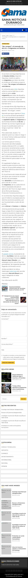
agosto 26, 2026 (16, 518)
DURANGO (4, 453)
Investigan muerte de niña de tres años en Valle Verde (19, 515)
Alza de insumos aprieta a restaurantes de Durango (19, 548)
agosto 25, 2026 (16, 540)
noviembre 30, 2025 (17, 379)
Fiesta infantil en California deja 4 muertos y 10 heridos (18, 376)
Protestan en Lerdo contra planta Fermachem (18, 537)
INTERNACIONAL (5, 43)
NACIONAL (4, 463)
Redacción (5, 50)
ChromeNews (10, 576)
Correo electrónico (7, 344)
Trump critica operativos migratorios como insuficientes (19, 387)
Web (2, 350)
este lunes (13, 271)
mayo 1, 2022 (11, 50)
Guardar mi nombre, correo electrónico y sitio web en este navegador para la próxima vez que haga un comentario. (14, 357)
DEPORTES (4, 450)
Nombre (4, 338)
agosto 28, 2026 (16, 495)
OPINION (4, 466)
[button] (14, 12)
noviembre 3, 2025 (17, 390)
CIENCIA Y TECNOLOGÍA (8, 447)
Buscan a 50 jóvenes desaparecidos (11, 412)
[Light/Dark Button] (23, 30)
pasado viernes (8, 254)
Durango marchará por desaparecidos (12, 409)
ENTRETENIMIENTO (7, 456)
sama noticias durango (14, 21)
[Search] (26, 30)
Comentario (5, 319)
